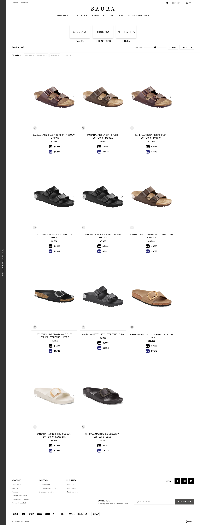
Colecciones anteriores (138, 15)
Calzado (95, 15)
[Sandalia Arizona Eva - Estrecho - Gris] (103, 296)
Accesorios (108, 15)
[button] (167, 3)
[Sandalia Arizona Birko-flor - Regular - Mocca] (151, 196)
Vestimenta (82, 15)
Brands (120, 15)
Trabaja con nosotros (19, 495)
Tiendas (15, 3)
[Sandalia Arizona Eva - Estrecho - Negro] (103, 196)
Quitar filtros (66, 55)
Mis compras (71, 488)
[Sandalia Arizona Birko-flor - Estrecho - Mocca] (103, 97)
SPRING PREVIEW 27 (64, 15)
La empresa (16, 484)
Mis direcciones (72, 492)
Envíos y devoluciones (47, 492)
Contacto (24, 3)
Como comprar (44, 484)
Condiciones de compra (48, 488)
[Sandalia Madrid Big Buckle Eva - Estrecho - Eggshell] (54, 396)
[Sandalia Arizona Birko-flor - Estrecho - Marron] (151, 97)
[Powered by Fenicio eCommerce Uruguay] (189, 521)
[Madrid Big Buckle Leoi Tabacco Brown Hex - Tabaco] (151, 296)
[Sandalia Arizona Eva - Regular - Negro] (54, 196)
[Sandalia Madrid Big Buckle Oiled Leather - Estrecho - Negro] (54, 296)
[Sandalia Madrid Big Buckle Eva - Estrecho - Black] (103, 396)
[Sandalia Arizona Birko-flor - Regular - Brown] (54, 97)
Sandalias (41, 55)
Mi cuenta (70, 484)
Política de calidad (19, 503)
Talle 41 (54, 55)
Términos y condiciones (20, 499)
